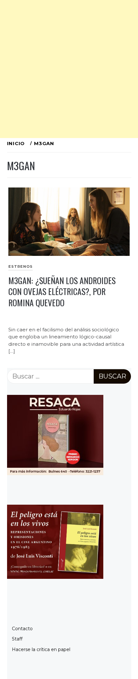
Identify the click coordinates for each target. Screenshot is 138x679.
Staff (17, 639)
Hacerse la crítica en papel (41, 649)
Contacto (22, 628)
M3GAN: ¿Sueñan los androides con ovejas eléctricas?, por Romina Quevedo (62, 291)
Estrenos (20, 266)
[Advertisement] (69, 69)
